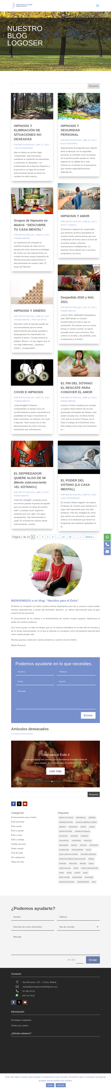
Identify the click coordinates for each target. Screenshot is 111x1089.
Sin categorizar (24, 148)
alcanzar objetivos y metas (86, 822)
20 (70, 537)
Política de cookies (19, 1025)
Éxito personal (69, 144)
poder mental (64, 877)
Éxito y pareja (68, 225)
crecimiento (76, 841)
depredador (63, 845)
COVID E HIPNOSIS (28, 392)
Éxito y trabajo (17, 839)
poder (85, 873)
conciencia (63, 836)
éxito (94, 882)
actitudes (92, 818)
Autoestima (73, 827)
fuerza (88, 850)
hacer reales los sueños (68, 854)
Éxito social (16, 826)
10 (63, 537)
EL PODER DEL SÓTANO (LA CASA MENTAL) (75, 485)
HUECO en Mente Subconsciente (72, 859)
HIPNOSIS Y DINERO (30, 311)
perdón (77, 873)
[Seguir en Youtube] (25, 804)
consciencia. (64, 841)
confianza (84, 836)
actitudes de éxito (66, 822)
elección (83, 845)
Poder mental (22, 238)
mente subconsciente (89, 868)
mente (75, 868)
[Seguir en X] (19, 804)
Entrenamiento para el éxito (23, 817)
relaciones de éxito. (66, 882)
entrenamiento (77, 850)
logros (91, 863)
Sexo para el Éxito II (55, 755)
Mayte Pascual (27, 145)
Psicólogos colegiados (21, 1020)
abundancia (81, 818)
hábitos (91, 859)
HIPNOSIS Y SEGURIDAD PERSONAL (70, 130)
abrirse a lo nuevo (66, 818)
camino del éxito (65, 831)
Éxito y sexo (16, 835)
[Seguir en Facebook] (13, 804)
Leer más (55, 771)
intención (62, 863)
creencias (87, 841)
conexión (74, 836)
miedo (69, 873)
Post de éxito (39, 320)
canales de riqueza (82, 831)
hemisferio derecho (88, 854)
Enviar (88, 715)
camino (92, 827)
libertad (83, 863)
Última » (89, 537)
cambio (83, 827)
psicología (89, 877)
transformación (83, 882)
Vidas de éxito (17, 862)
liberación (73, 863)
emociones (93, 845)
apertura (62, 827)
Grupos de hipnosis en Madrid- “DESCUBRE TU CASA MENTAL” (31, 225)
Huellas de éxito (18, 844)
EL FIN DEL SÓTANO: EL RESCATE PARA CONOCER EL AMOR (77, 387)
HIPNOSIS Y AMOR (75, 216)
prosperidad (77, 877)
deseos (74, 845)
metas (61, 873)
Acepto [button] (50, 1085)
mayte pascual (65, 868)
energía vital (64, 850)
